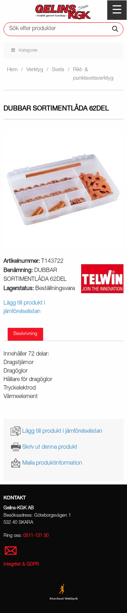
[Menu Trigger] (117, 10)
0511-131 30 (36, 536)
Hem (12, 70)
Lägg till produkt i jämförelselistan (62, 431)
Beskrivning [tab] (25, 333)
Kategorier (28, 51)
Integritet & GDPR (21, 564)
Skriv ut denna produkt (49, 447)
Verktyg (34, 70)
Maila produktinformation (52, 463)
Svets (58, 70)
